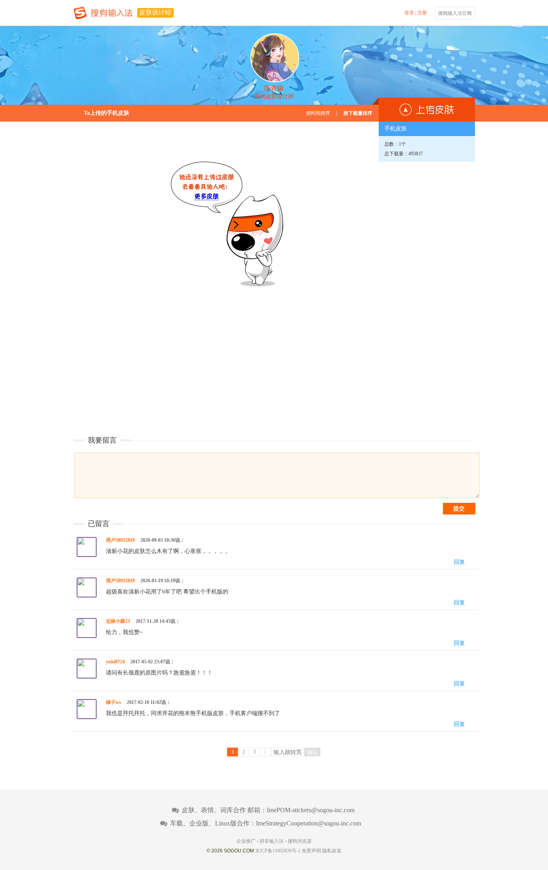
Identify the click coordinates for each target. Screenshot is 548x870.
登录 (409, 13)
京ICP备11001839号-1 (277, 851)
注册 (422, 13)
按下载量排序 (357, 113)
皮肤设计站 (155, 12)
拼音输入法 (272, 841)
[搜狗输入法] (103, 12)
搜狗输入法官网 (455, 13)
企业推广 (246, 841)
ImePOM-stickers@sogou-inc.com (311, 810)
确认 (312, 752)
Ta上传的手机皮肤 (106, 113)
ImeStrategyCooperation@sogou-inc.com (308, 823)
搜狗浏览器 (300, 841)
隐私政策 (331, 851)
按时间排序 (318, 113)
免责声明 (311, 851)
